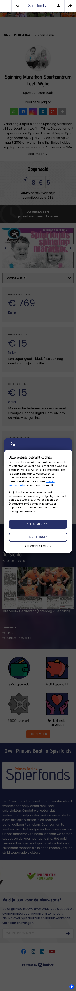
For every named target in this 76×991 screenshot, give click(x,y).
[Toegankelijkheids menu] (71, 986)
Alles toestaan (38, 524)
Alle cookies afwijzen (38, 546)
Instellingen (38, 537)
